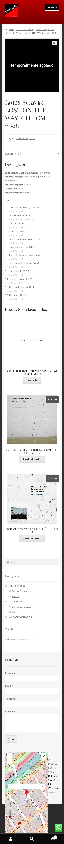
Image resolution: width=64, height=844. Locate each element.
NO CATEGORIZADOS (20, 617)
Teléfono (10, 698)
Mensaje (10, 711)
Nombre (10, 673)
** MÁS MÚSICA (16, 601)
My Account (10, 839)
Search (32, 839)
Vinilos (15, 596)
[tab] (32, 153)
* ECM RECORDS (24, 29)
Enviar (11, 739)
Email (9, 685)
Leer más (32, 380)
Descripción (13, 153)
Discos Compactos (45, 29)
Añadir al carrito (32, 459)
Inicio (11, 29)
